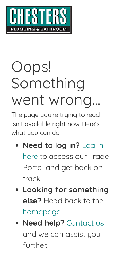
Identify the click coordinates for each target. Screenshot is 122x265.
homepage (42, 211)
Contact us (85, 223)
